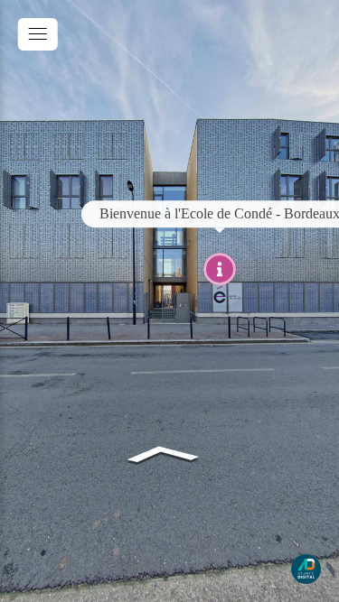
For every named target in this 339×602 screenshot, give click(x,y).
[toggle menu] (38, 34)
